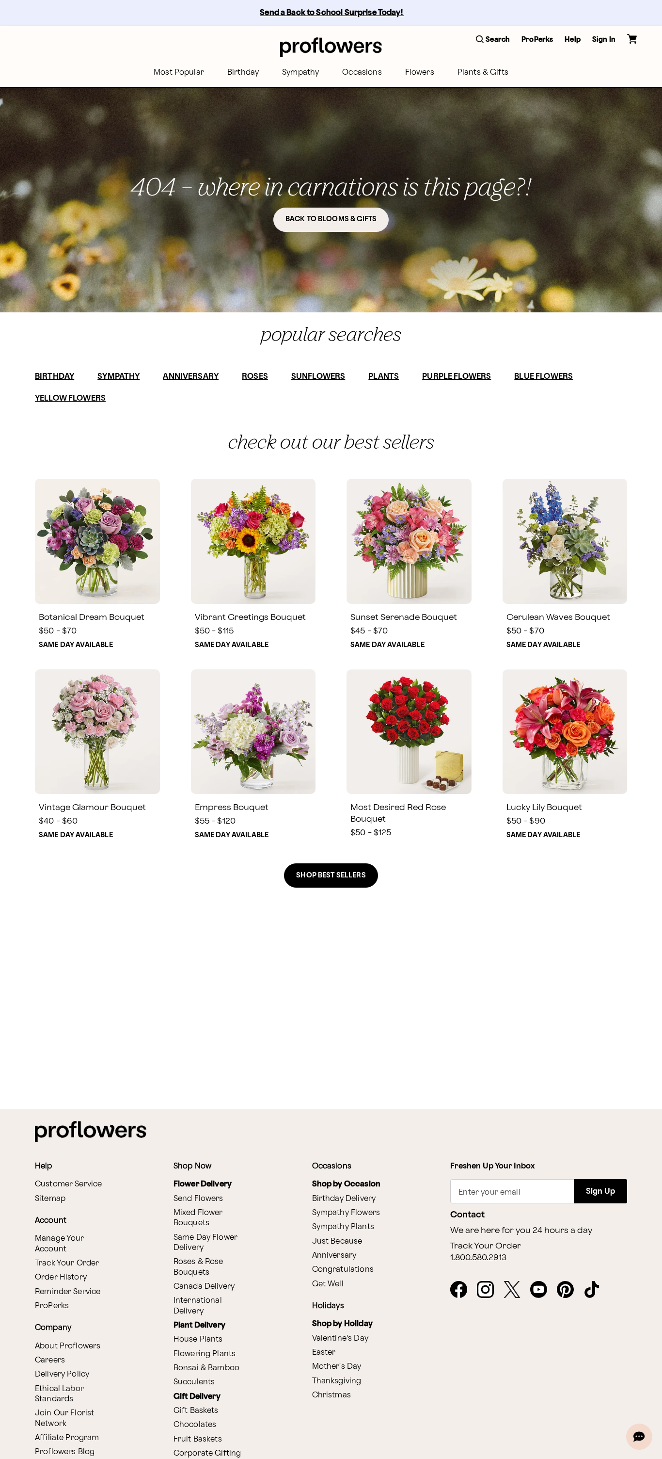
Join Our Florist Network (64, 1418)
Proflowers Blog (65, 1452)
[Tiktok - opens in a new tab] (595, 1290)
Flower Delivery (202, 1184)
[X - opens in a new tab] (516, 1290)
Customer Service (68, 1184)
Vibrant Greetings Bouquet (250, 617)
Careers (50, 1360)
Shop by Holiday (342, 1324)
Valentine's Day (340, 1338)
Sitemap (50, 1198)
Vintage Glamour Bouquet (92, 807)
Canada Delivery (204, 1286)
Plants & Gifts (482, 72)
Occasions (361, 72)
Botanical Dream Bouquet (91, 617)
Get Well (328, 1284)
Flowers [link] (419, 72)
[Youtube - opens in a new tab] (542, 1290)
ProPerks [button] (537, 39)
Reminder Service (67, 1292)
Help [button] (573, 39)
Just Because (337, 1241)
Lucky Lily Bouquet (544, 807)
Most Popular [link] (179, 72)
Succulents (194, 1382)
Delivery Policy (62, 1374)
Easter (324, 1352)
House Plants (198, 1339)
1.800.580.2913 (478, 1258)
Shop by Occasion (346, 1184)
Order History (61, 1277)
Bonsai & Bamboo (206, 1368)
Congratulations (343, 1269)
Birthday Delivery (344, 1198)
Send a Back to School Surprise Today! (332, 12)
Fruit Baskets (197, 1439)
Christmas (331, 1395)
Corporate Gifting (207, 1453)
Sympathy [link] (300, 72)
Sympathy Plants (343, 1227)
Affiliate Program (67, 1438)
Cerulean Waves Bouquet (558, 617)
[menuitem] (179, 72)
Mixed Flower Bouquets (198, 1218)
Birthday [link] (243, 72)
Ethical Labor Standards (59, 1394)
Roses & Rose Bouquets (198, 1267)
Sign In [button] (603, 39)
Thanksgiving (337, 1381)
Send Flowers (198, 1198)
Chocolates (195, 1424)
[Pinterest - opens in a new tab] (569, 1290)
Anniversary (334, 1255)
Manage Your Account (59, 1243)
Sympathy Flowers (346, 1212)
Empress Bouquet (231, 807)
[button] (493, 40)
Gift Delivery (197, 1396)
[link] (97, 541)
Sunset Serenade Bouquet (403, 617)
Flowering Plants (204, 1354)
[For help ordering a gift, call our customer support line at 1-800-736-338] (331, 46)
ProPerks (52, 1306)
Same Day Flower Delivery (205, 1242)
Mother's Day (337, 1366)
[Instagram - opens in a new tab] (489, 1290)
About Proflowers (67, 1346)
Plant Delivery (199, 1325)
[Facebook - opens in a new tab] (462, 1290)
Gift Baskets (196, 1410)
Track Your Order (67, 1263)
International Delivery (197, 1305)
